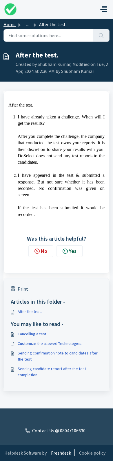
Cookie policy (92, 453)
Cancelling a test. (32, 333)
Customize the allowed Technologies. (50, 343)
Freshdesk (61, 453)
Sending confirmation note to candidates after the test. (58, 356)
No (44, 251)
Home (9, 24)
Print (23, 289)
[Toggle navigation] (104, 9)
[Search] (101, 35)
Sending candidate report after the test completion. (52, 371)
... (27, 24)
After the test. (30, 311)
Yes (72, 251)
